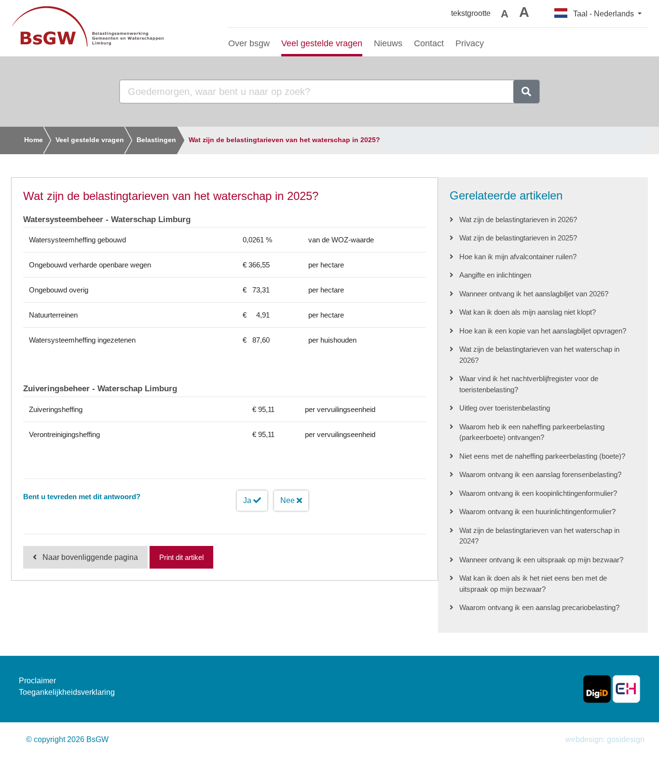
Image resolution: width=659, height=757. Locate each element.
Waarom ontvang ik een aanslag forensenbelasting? (540, 474)
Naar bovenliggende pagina (90, 557)
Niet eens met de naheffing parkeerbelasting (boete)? (542, 456)
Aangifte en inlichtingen (495, 275)
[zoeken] (526, 91)
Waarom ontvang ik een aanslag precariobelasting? (539, 607)
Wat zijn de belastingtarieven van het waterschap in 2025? (284, 140)
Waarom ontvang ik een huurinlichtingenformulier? (537, 511)
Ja (248, 500)
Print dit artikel (181, 557)
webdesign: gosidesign (605, 739)
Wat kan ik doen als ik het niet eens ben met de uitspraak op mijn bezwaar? (533, 583)
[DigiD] (597, 688)
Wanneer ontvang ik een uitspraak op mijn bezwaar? (541, 560)
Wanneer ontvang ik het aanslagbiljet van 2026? (533, 294)
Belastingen (156, 140)
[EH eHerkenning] (626, 688)
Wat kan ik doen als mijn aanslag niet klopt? (527, 312)
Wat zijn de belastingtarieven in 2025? (518, 238)
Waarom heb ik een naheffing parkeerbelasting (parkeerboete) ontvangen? (531, 432)
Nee (288, 500)
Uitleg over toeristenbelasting (504, 408)
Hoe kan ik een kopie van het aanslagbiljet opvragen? (542, 331)
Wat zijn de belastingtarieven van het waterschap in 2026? (539, 354)
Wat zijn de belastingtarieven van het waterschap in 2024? (539, 535)
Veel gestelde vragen (89, 140)
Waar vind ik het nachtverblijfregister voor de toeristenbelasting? (528, 384)
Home (33, 140)
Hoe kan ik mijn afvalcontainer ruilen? (518, 256)
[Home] (112, 28)
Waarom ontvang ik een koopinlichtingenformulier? (538, 493)
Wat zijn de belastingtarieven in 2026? (518, 219)
